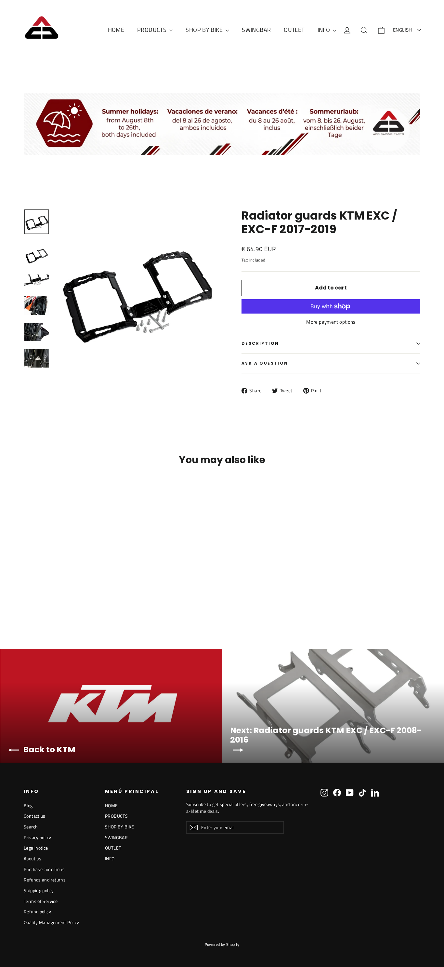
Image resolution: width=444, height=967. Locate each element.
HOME (116, 29)
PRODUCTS (152, 29)
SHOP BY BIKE (205, 29)
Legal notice (36, 847)
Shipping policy (39, 890)
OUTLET (294, 29)
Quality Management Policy (51, 922)
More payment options (331, 322)
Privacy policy (37, 837)
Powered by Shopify (222, 944)
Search (31, 826)
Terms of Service (41, 901)
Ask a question (265, 363)
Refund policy (37, 911)
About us (32, 858)
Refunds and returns (45, 879)
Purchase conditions (44, 869)
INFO (325, 29)
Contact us (35, 816)
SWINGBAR (256, 29)
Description (260, 343)
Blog (28, 805)
